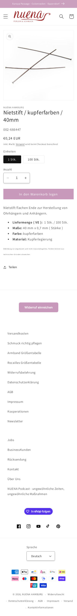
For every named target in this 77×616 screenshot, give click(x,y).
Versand (20, 144)
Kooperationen (18, 411)
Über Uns (14, 479)
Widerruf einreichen (38, 307)
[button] (6, 17)
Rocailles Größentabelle (24, 363)
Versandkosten (17, 333)
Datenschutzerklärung (23, 382)
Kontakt (13, 469)
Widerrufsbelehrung (21, 372)
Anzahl (7, 169)
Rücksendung (16, 459)
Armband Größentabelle (24, 353)
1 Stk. (12, 159)
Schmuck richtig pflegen (24, 343)
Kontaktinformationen (40, 607)
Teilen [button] (13, 267)
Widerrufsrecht (56, 594)
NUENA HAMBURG (32, 594)
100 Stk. (34, 159)
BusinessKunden (19, 450)
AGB (10, 392)
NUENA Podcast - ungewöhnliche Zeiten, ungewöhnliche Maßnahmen (35, 491)
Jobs (10, 440)
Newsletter (15, 421)
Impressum (15, 402)
